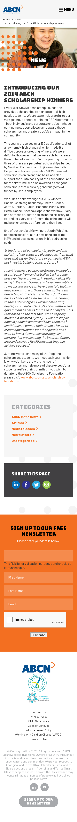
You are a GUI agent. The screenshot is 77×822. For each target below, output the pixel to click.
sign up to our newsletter (38, 801)
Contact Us (38, 712)
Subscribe (38, 635)
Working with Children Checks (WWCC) (38, 734)
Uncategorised (23, 440)
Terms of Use (38, 739)
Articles (18, 423)
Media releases (23, 429)
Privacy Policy (38, 716)
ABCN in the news (25, 417)
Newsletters (21, 435)
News (18, 19)
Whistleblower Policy (38, 730)
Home (6, 19)
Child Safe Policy (38, 721)
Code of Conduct (38, 725)
